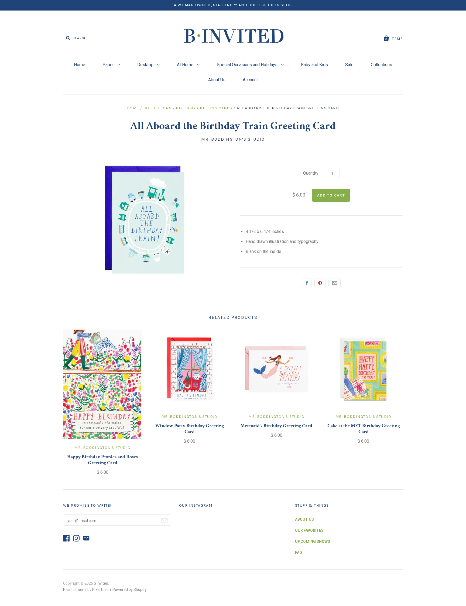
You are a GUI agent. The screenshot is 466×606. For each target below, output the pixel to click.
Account (250, 79)
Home (79, 64)
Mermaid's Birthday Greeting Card (276, 426)
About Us (216, 79)
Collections (381, 64)
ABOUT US (304, 519)
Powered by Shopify (129, 589)
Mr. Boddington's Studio (233, 139)
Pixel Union (101, 589)
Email (334, 283)
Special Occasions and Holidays (248, 64)
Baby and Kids (314, 64)
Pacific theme (75, 589)
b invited (101, 583)
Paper (108, 64)
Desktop (146, 64)
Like (307, 283)
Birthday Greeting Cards (204, 108)
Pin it (320, 283)
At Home (185, 64)
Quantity (310, 173)
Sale (349, 64)
